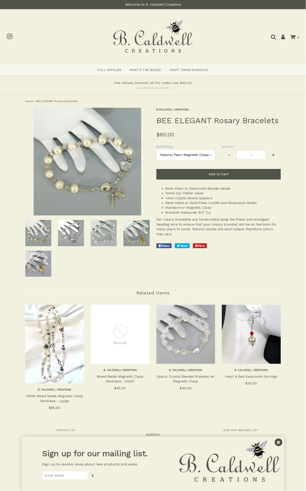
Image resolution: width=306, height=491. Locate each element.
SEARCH (153, 435)
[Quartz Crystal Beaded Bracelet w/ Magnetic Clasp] (185, 334)
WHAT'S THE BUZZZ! (145, 70)
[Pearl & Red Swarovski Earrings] (251, 334)
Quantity (228, 146)
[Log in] (281, 36)
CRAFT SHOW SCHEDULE (189, 70)
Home (29, 101)
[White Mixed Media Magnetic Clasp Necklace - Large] (54, 344)
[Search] (271, 36)
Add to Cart (218, 174)
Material (164, 147)
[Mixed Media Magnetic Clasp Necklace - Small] (120, 334)
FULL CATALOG (109, 70)
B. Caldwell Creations (54, 389)
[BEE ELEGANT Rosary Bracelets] (38, 233)
